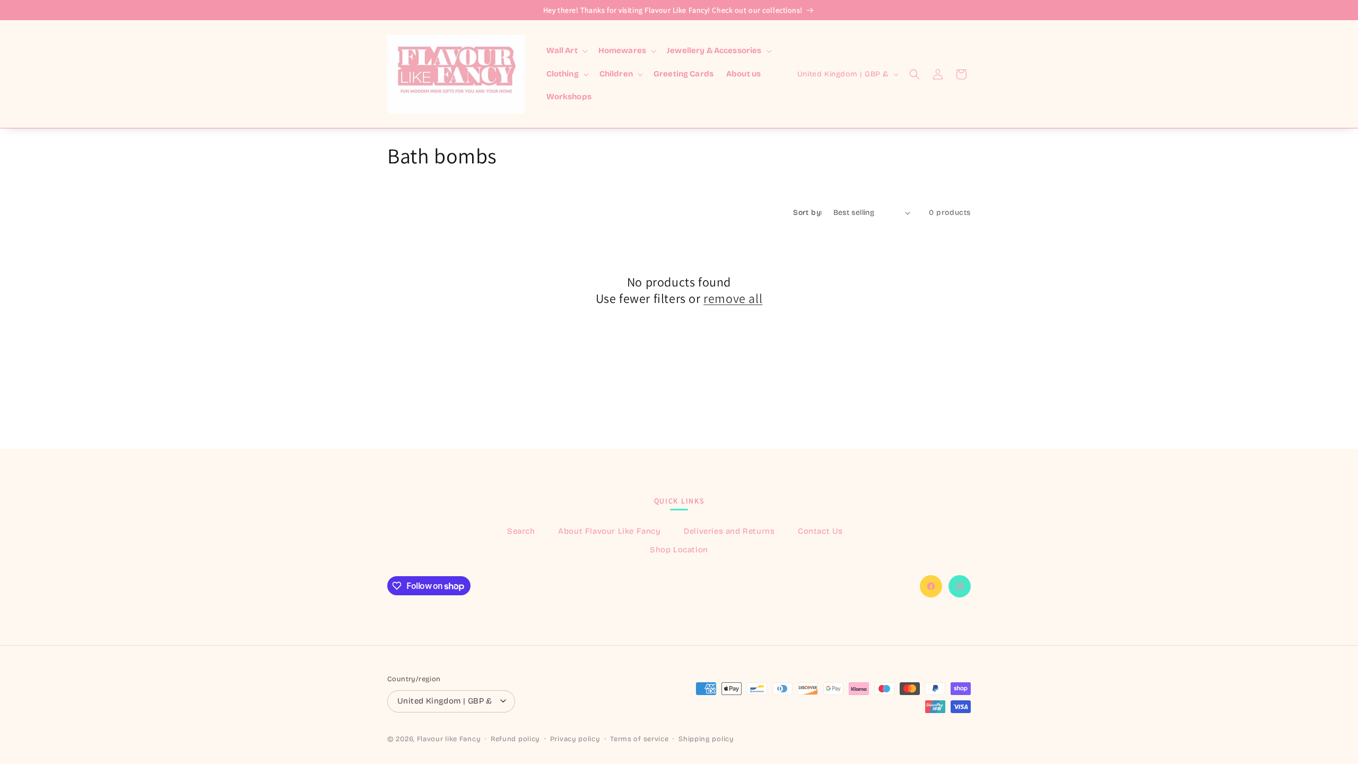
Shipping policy (706, 739)
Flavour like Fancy (449, 739)
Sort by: (807, 212)
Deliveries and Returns (729, 531)
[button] (566, 51)
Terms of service (639, 739)
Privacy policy (575, 739)
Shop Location (679, 549)
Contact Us (820, 531)
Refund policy (515, 739)
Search (521, 531)
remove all (732, 298)
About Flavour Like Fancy (609, 531)
